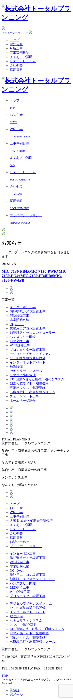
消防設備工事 (19, 315)
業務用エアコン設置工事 (27, 328)
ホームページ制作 (23, 400)
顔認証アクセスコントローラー (32, 332)
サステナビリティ (23, 61)
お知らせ (16, 44)
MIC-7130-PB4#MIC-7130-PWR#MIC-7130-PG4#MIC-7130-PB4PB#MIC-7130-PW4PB (35, 275)
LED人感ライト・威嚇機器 (29, 383)
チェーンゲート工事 (24, 396)
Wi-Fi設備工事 (20, 345)
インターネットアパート (27, 362)
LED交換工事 (19, 341)
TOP (5, 675)
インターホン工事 (23, 307)
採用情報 (16, 69)
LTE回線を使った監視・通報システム (37, 379)
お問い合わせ (19, 542)
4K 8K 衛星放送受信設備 (27, 358)
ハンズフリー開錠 (23, 337)
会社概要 (16, 65)
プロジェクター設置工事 (27, 349)
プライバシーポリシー (15, 32)
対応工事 (16, 48)
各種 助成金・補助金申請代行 (31, 520)
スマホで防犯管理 (23, 375)
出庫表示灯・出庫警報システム (32, 392)
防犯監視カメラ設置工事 (27, 311)
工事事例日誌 (19, 52)
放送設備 (16, 366)
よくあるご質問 (21, 57)
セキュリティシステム (26, 371)
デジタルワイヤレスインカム (31, 354)
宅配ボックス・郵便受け (27, 388)
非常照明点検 (19, 320)
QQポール (17, 324)
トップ (14, 40)
